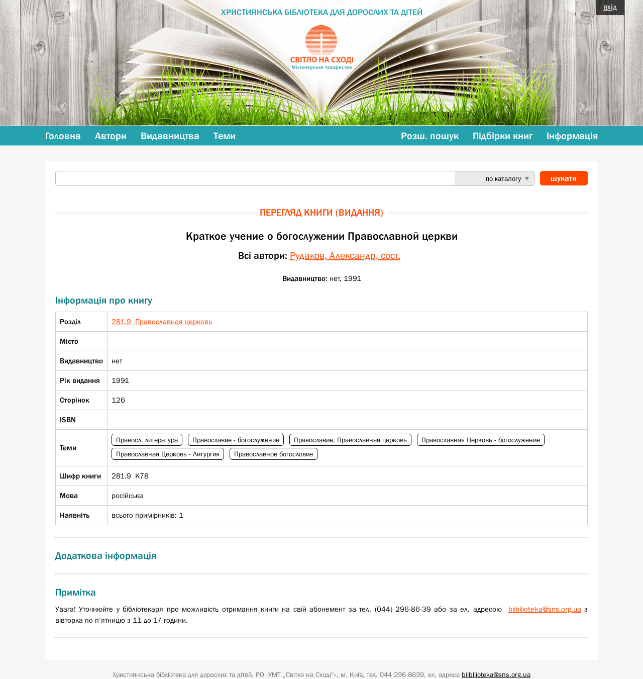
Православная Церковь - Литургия (168, 454)
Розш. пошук (430, 135)
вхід (610, 6)
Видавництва (170, 135)
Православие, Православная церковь (350, 440)
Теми (224, 135)
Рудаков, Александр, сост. (345, 255)
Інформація (572, 135)
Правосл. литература (147, 440)
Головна (63, 135)
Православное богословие (273, 454)
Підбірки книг (502, 135)
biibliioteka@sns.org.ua (544, 609)
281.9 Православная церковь (162, 321)
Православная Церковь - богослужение (480, 440)
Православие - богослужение (235, 440)
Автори (111, 135)
